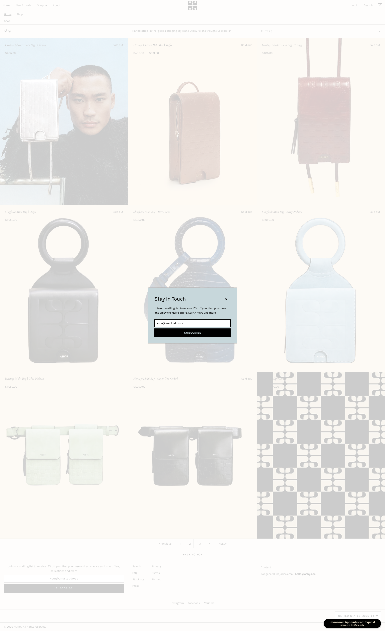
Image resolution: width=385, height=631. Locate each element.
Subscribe (192, 332)
